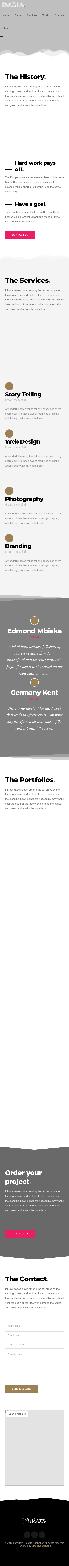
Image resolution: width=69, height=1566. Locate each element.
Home (6, 15)
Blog (5, 28)
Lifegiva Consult (41, 1545)
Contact (59, 15)
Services (32, 15)
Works (46, 15)
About (18, 15)
